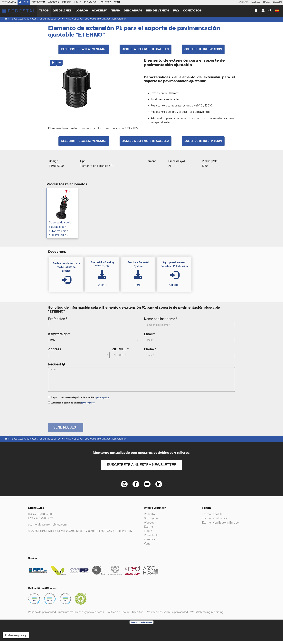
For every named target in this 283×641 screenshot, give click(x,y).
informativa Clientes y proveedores (81, 612)
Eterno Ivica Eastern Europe (220, 522)
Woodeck (150, 522)
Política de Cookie (118, 612)
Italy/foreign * (59, 334)
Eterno (148, 526)
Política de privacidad (42, 612)
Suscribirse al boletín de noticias (72, 403)
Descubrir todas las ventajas (83, 49)
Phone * (150, 349)
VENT (117, 2)
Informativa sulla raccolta (141, 622)
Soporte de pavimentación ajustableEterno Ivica (18, 11)
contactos (192, 10)
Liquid (148, 531)
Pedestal (149, 514)
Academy (99, 10)
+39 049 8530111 (43, 518)
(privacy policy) (102, 397)
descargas (133, 10)
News (115, 10)
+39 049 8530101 (43, 514)
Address (54, 349)
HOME (25, 2)
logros (81, 10)
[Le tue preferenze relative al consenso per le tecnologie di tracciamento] (16, 635)
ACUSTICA (106, 2)
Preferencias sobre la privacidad (167, 612)
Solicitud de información (203, 49)
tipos (44, 10)
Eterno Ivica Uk (212, 514)
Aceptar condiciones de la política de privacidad (79, 397)
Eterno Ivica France (214, 518)
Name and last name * (160, 319)
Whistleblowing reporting (207, 612)
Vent (147, 543)
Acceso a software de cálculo (145, 49)
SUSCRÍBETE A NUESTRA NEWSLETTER (141, 465)
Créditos (137, 612)
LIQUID (77, 2)
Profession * (57, 319)
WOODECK (53, 2)
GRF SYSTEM (38, 2)
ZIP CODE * (120, 349)
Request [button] (54, 364)
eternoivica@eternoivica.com (47, 524)
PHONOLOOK (90, 2)
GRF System (152, 518)
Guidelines (62, 10)
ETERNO (66, 2)
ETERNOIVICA (9, 2)
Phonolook (151, 535)
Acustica (149, 539)
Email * (149, 334)
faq (176, 10)
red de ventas (157, 10)
